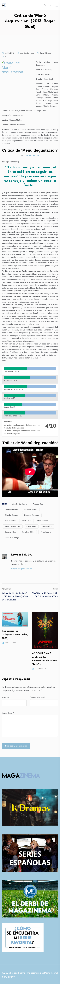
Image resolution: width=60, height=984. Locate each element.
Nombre (6, 698)
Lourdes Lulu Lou (31, 155)
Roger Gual (31, 526)
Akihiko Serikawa (19, 504)
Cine (41, 53)
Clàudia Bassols (11, 515)
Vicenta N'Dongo (12, 538)
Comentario (8, 713)
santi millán (47, 526)
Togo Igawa (46, 532)
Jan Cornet (26, 521)
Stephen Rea (10, 532)
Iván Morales (10, 521)
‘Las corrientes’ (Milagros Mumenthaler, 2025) (15, 635)
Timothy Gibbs (28, 532)
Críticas (47, 53)
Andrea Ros (38, 504)
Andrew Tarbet (30, 510)
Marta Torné (42, 521)
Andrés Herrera (11, 510)
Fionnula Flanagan (31, 515)
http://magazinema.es (21, 569)
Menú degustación (12, 526)
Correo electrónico (39, 698)
